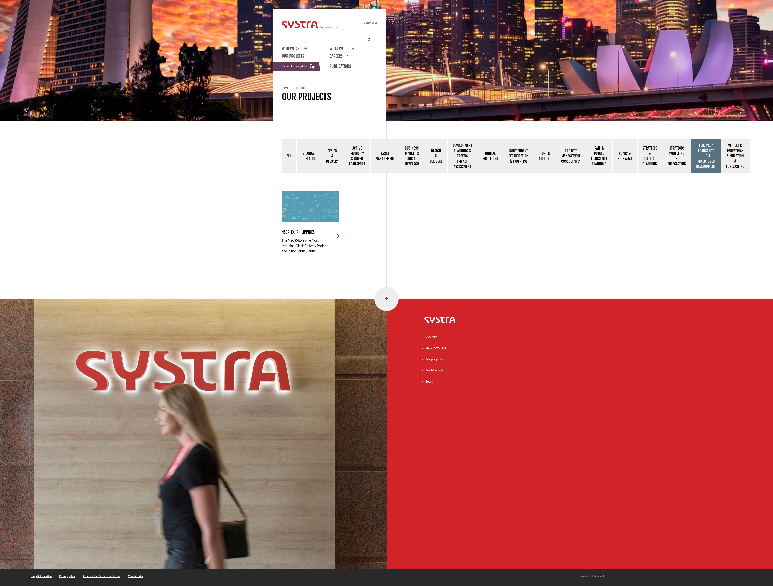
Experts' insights (295, 66)
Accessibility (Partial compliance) (101, 576)
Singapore (327, 27)
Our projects (293, 56)
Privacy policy (67, 576)
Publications (340, 66)
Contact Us (370, 23)
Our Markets (433, 370)
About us (430, 337)
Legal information (41, 576)
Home (285, 87)
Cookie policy (135, 576)
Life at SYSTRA (435, 348)
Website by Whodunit (592, 576)
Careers (337, 56)
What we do (339, 48)
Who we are (292, 48)
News (428, 381)
